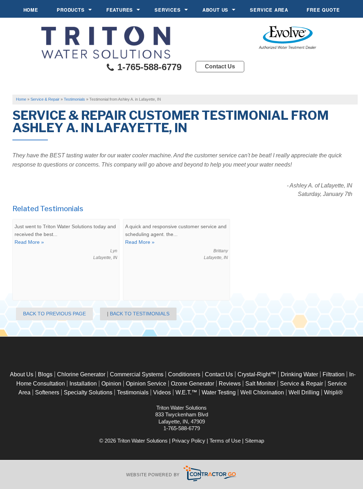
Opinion (111, 384)
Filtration (334, 374)
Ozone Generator (192, 384)
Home (30, 9)
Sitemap (254, 441)
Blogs (45, 374)
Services (167, 9)
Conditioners (184, 374)
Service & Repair (301, 384)
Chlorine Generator (81, 374)
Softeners (47, 392)
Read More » (29, 242)
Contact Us (220, 66)
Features (119, 9)
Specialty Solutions (88, 392)
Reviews (230, 384)
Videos (162, 392)
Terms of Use (225, 441)
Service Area (269, 9)
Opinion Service (146, 384)
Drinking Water (299, 374)
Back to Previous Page (54, 313)
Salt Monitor (260, 384)
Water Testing (219, 392)
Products (70, 9)
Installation (83, 384)
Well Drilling (304, 392)
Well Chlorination (262, 392)
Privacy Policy (188, 441)
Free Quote (323, 9)
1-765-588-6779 (148, 67)
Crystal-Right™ (257, 374)
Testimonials (133, 392)
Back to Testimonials (139, 313)
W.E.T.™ (186, 392)
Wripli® (333, 392)
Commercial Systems (136, 374)
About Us (215, 9)
